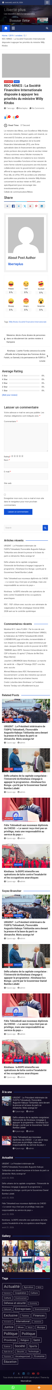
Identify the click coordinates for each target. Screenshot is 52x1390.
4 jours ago (11, 792)
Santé (36, 1340)
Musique (41, 1327)
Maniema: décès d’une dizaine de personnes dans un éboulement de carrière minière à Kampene (26, 338)
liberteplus (23, 108)
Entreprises (23, 1309)
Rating (7, 456)
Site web (7, 483)
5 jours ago (11, 881)
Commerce (7, 1293)
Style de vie (8, 1352)
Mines (16, 82)
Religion (24, 1340)
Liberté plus (15, 9)
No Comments (38, 108)
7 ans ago (10, 108)
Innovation (8, 1322)
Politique (10, 1334)
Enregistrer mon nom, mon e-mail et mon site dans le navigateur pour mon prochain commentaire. (24, 501)
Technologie (33, 1351)
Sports (33, 1346)
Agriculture (28, 1287)
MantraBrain (26, 1381)
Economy (33, 1303)
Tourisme (7, 1357)
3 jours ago (11, 743)
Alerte (39, 1287)
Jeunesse (37, 1322)
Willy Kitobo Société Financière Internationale (27, 322)
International (23, 1321)
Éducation (10, 1361)
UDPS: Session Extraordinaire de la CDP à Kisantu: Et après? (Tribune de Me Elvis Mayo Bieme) (25, 653)
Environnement (41, 1309)
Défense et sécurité (15, 1303)
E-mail (7, 471)
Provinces (10, 1340)
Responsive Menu (47, 2)
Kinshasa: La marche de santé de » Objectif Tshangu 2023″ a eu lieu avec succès (25, 664)
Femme (25, 1315)
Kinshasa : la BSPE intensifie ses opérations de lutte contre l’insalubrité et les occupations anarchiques (24, 595)
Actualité (8, 82)
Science (7, 1346)
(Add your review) (9, 395)
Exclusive (18, 720)
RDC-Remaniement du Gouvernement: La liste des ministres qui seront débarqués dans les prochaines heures (25, 675)
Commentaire (10, 421)
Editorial (7, 1309)
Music (30, 1327)
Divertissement (21, 1298)
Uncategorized (22, 1356)
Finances (39, 1315)
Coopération (20, 1293)
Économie (39, 1356)
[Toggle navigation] (13, 28)
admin (22, 743)
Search (45, 528)
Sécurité (20, 1351)
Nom (7, 460)
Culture (34, 1293)
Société (20, 1346)
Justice (8, 1327)
